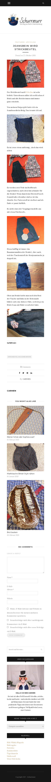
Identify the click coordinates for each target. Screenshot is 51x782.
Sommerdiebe (12, 751)
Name (9, 577)
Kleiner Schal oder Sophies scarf (20, 437)
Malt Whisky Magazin (15, 742)
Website (10, 599)
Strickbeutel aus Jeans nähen (19, 356)
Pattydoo (10, 748)
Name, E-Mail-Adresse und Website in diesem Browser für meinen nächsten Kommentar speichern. (24, 612)
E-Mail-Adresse (10, 588)
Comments (25, 367)
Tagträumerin (12, 753)
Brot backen (12, 532)
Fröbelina (29, 92)
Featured (20, 42)
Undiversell (11, 756)
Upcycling (31, 42)
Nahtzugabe (11, 745)
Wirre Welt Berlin (13, 759)
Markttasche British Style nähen (21, 474)
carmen (27, 379)
